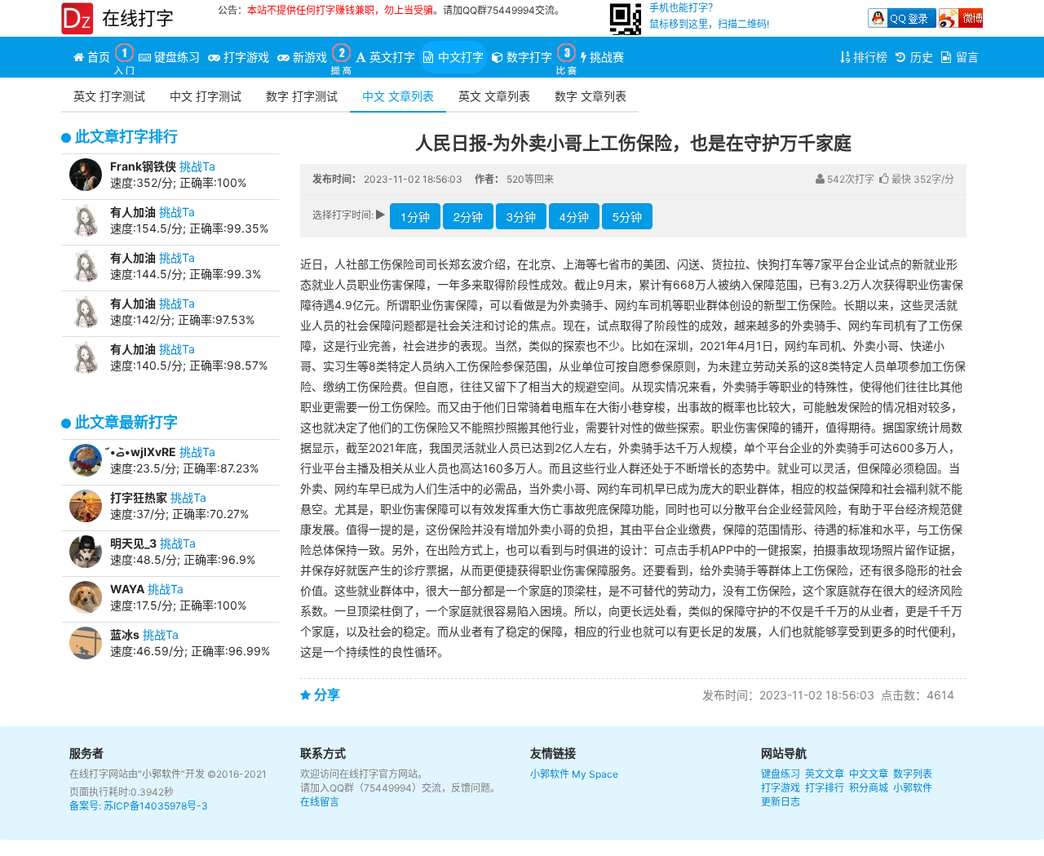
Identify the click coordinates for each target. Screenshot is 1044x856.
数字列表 (912, 774)
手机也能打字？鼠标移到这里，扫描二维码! (709, 16)
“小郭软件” (161, 774)
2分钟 (468, 216)
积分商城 (868, 788)
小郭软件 (549, 774)
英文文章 (824, 774)
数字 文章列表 (590, 96)
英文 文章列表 (494, 96)
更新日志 (780, 802)
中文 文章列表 (398, 96)
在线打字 (138, 18)
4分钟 (574, 216)
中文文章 (868, 774)
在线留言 (319, 802)
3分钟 (521, 216)
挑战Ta (197, 166)
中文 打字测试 (205, 96)
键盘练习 (780, 774)
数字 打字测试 (302, 96)
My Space (595, 774)
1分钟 (415, 216)
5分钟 (627, 216)
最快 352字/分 (921, 179)
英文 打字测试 (109, 96)
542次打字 (849, 179)
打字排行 (824, 788)
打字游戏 (780, 788)
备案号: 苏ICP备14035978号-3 (138, 806)
